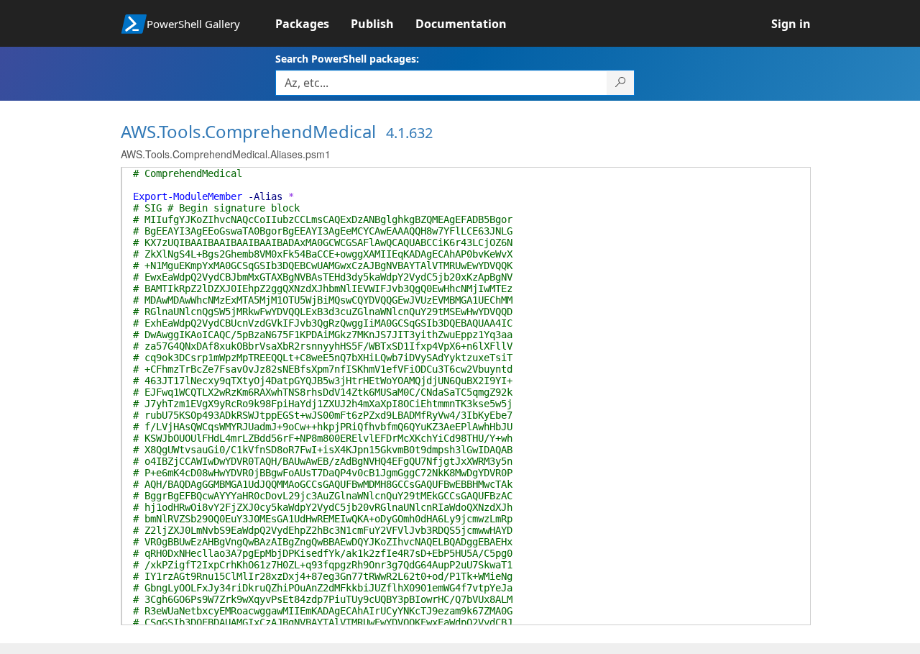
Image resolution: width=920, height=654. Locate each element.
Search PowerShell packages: (347, 58)
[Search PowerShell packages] (621, 83)
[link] (313, 24)
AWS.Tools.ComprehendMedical (248, 131)
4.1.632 (409, 132)
